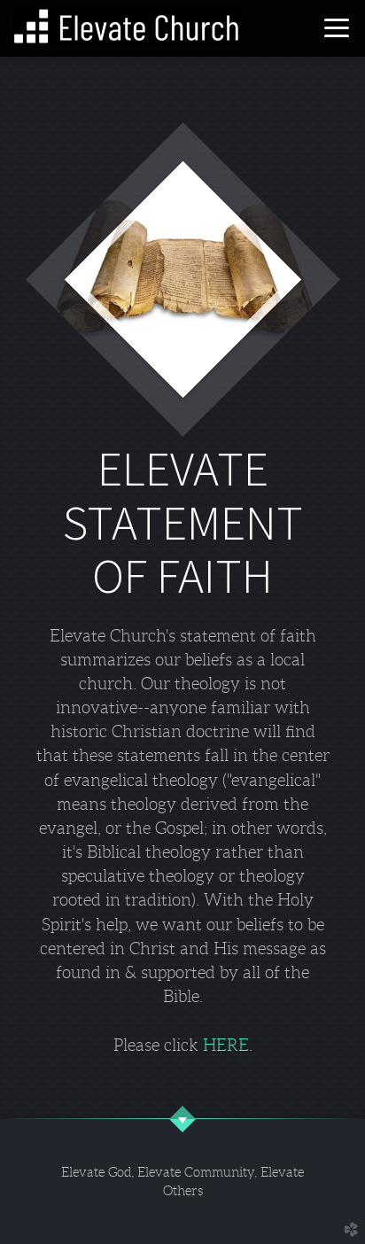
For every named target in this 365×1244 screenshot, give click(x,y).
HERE (226, 1045)
